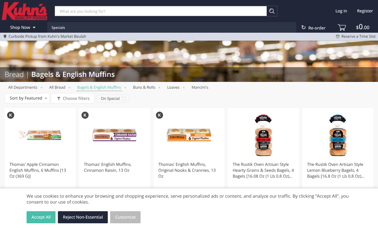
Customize (125, 217)
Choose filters (76, 98)
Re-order (316, 28)
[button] (40, 160)
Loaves (173, 87)
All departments (22, 87)
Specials (58, 27)
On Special (110, 98)
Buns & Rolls (144, 87)
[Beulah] (24, 11)
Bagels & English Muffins (99, 87)
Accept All (41, 217)
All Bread (57, 87)
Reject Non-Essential (83, 217)
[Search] (272, 11)
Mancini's (200, 87)
